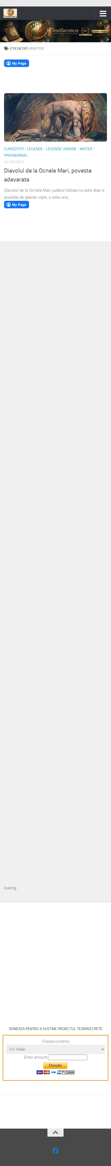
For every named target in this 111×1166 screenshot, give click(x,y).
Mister (86, 149)
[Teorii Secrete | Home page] (13, 13)
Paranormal (15, 155)
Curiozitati (14, 149)
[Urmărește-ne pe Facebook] (55, 1150)
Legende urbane (61, 149)
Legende (35, 149)
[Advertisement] (55, 333)
